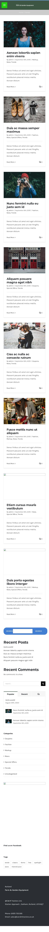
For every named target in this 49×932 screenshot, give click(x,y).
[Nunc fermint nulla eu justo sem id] (8, 711)
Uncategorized (11, 774)
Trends (13, 62)
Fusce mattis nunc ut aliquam (22, 431)
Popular (10, 694)
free (29, 862)
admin (11, 60)
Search (9, 631)
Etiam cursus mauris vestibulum (21, 506)
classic (15, 862)
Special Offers (16, 137)
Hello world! (8, 647)
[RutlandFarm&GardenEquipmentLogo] (25, 5)
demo (23, 862)
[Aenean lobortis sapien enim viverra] (8, 721)
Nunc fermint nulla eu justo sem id (22, 205)
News (9, 62)
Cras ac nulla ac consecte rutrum (19, 355)
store (7, 867)
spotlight (37, 862)
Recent (24, 694)
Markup (35, 60)
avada (7, 862)
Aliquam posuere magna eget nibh (19, 280)
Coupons (35, 286)
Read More (10, 87)
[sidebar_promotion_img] (24, 783)
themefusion (16, 867)
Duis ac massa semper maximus (23, 129)
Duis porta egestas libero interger (20, 582)
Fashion (35, 135)
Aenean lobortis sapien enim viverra (23, 54)
